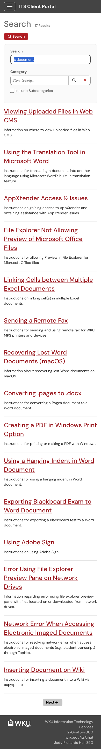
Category (18, 71)
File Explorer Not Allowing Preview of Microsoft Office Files (43, 239)
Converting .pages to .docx (42, 393)
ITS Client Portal (37, 6)
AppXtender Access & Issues (46, 198)
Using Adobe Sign (29, 542)
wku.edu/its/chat (79, 737)
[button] (74, 80)
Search (16, 51)
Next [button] (50, 702)
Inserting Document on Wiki (44, 670)
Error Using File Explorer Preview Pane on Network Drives (41, 578)
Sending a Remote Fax (36, 320)
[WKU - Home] (19, 722)
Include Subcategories (34, 90)
